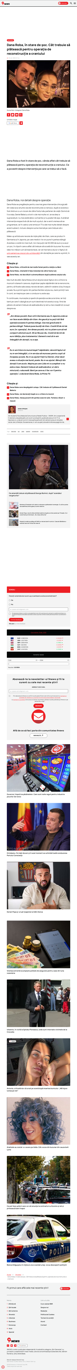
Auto (10, 1328)
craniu (41, 431)
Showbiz (10, 40)
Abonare (38, 706)
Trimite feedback (16, 620)
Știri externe (13, 1311)
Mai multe (38, 735)
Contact (44, 1325)
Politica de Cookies (47, 1314)
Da (12, 600)
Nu (12, 604)
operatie (28, 431)
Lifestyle (12, 1318)
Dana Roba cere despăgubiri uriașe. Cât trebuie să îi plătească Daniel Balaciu (37, 388)
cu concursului (22, 699)
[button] (71, 3)
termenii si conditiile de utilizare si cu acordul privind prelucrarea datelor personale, (43, 696)
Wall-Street (10, 1361)
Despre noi (44, 1307)
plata (23, 431)
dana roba (13, 431)
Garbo (20, 1361)
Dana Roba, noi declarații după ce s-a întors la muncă (30, 394)
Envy (24, 1361)
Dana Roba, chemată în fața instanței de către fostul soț (31, 271)
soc (19, 431)
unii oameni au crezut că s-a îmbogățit (23, 253)
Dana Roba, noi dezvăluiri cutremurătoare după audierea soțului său (36, 274)
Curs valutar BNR (47, 1304)
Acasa (9, 1275)
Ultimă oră (12, 1304)
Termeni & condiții (47, 1318)
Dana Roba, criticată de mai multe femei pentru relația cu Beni (34, 267)
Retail (28, 1361)
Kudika (16, 1361)
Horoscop (12, 1325)
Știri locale (12, 1307)
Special (11, 1332)
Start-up (33, 1361)
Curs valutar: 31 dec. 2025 (38, 632)
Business (12, 1321)
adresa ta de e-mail (38, 687)
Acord (43, 1321)
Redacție (44, 1311)
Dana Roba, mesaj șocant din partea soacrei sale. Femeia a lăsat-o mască (36, 399)
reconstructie (35, 431)
